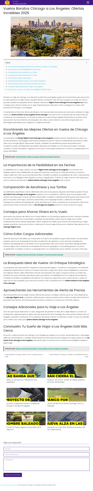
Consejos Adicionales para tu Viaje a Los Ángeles (25, 87)
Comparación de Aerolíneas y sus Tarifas (22, 72)
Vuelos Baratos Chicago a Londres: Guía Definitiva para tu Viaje (68, 356)
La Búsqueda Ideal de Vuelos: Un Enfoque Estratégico (27, 81)
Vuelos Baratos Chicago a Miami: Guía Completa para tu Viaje (24, 356)
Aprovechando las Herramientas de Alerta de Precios (26, 84)
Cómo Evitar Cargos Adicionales (19, 78)
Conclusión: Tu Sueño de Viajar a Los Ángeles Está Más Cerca (29, 89)
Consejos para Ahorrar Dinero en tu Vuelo (22, 75)
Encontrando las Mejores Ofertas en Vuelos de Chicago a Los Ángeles (32, 67)
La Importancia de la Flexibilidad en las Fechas (24, 69)
